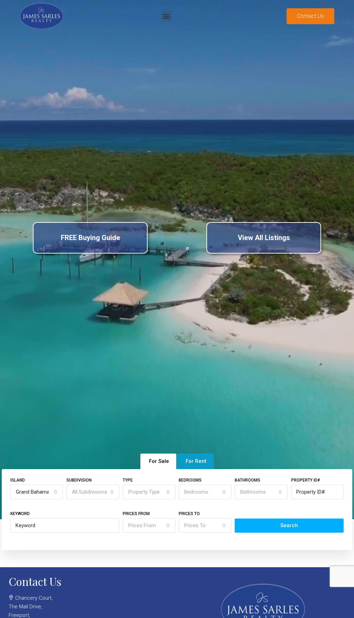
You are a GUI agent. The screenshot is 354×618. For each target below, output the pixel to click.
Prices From (136, 513)
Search (289, 525)
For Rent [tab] (196, 461)
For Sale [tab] (159, 461)
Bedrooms (190, 480)
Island (17, 480)
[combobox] (36, 492)
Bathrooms (247, 480)
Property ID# (305, 480)
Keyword (20, 513)
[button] (166, 16)
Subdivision (79, 480)
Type (128, 480)
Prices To (189, 513)
